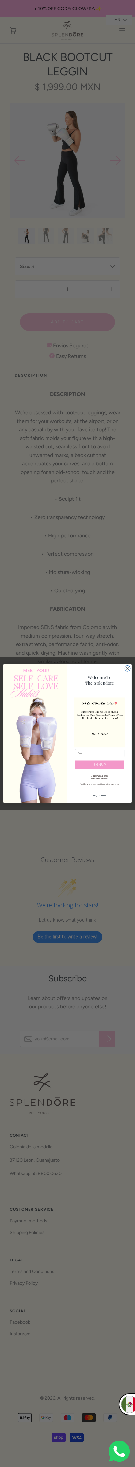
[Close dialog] (127, 668)
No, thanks (99, 795)
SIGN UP (99, 764)
